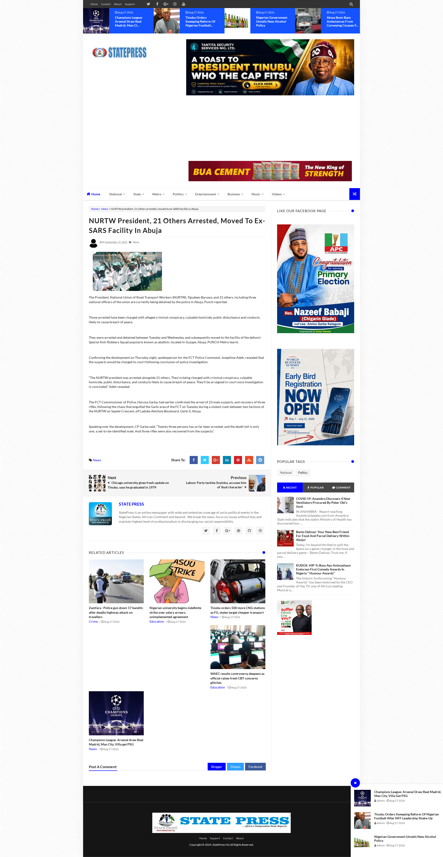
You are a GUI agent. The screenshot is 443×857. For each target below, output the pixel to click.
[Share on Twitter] (205, 460)
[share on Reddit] (260, 460)
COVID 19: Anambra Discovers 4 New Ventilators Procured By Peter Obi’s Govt (323, 502)
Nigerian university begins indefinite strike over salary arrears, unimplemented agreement (175, 612)
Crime (93, 621)
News (104, 209)
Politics (303, 472)
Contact (106, 4)
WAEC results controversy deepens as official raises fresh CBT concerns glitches (237, 678)
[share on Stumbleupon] (249, 460)
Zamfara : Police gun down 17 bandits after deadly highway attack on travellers (116, 612)
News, (136, 242)
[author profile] (93, 246)
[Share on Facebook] (194, 460)
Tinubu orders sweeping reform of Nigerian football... (130, 21)
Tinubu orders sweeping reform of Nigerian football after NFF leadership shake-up (406, 816)
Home (94, 4)
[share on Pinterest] (238, 460)
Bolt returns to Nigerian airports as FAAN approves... (341, 21)
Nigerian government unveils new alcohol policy (201, 21)
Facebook (255, 767)
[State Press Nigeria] (122, 49)
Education (157, 621)
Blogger (216, 767)
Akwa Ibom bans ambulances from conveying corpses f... (272, 21)
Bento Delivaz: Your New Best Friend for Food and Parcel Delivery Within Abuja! (322, 536)
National (286, 472)
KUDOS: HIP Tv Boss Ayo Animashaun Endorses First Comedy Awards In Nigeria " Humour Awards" (323, 569)
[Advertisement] (270, 128)
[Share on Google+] (216, 460)
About (118, 4)
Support (130, 4)
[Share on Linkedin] (227, 460)
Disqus (235, 767)
